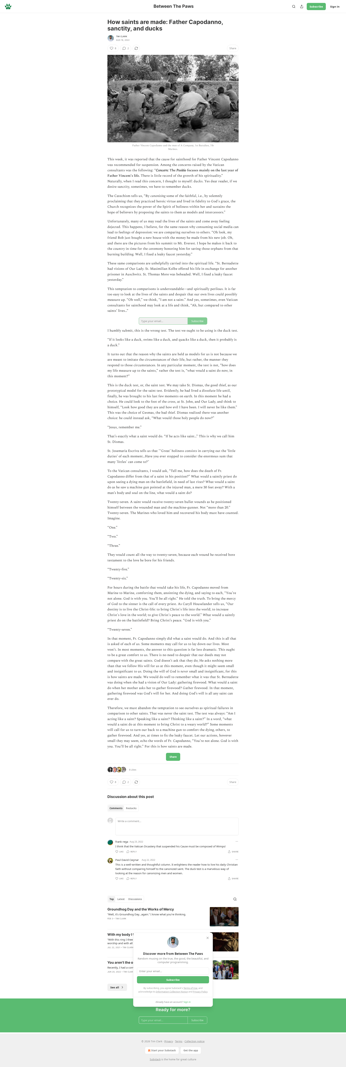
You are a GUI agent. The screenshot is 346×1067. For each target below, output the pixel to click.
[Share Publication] (301, 6)
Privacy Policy (200, 991)
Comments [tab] (116, 808)
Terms (178, 1041)
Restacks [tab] (131, 808)
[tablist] (123, 808)
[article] (173, 917)
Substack (155, 1059)
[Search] (293, 6)
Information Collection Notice (172, 991)
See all (114, 987)
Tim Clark (121, 36)
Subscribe (316, 6)
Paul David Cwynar (127, 860)
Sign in (335, 6)
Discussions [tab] (135, 899)
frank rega (121, 841)
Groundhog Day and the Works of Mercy (140, 909)
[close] (207, 938)
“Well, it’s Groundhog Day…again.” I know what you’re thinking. (146, 914)
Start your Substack (163, 1050)
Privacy (168, 1041)
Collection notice (195, 1041)
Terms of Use (190, 988)
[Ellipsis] (237, 841)
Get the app (190, 1050)
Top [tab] (112, 899)
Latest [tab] (121, 899)
